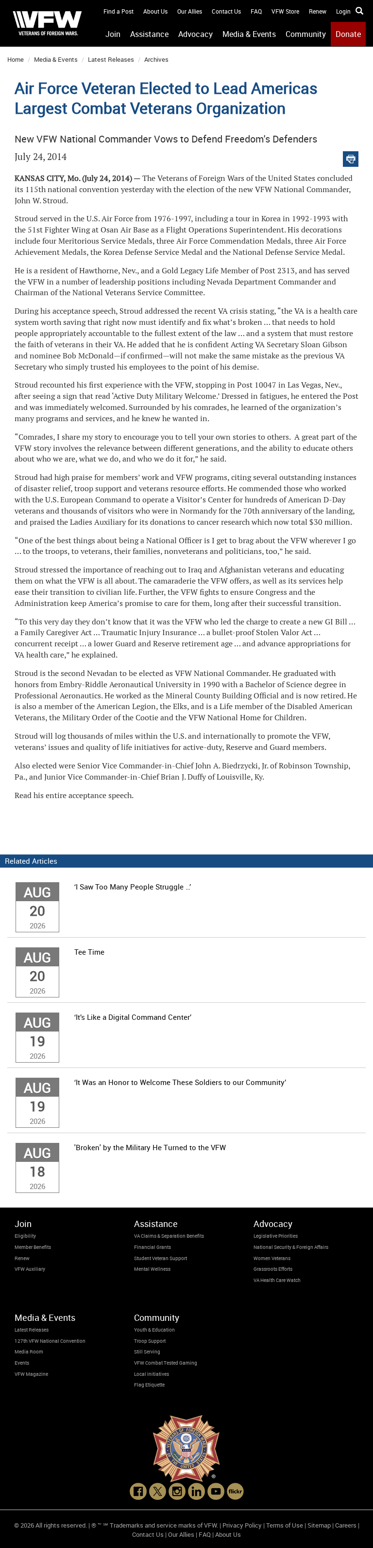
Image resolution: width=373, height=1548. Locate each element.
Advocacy (195, 34)
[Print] (350, 157)
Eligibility (25, 1235)
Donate (348, 34)
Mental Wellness (152, 1268)
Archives (156, 59)
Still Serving (147, 1351)
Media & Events (249, 34)
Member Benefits (33, 1247)
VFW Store (285, 11)
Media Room (29, 1351)
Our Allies (189, 11)
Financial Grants (152, 1247)
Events (22, 1362)
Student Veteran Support (160, 1258)
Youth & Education (154, 1329)
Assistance (149, 34)
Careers (345, 1525)
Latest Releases (111, 59)
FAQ (256, 11)
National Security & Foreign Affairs (291, 1247)
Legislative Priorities (276, 1235)
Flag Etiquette (149, 1384)
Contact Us (226, 11)
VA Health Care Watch (277, 1280)
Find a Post (118, 11)
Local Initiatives (151, 1373)
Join (112, 34)
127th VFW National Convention (50, 1340)
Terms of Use (284, 1525)
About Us (155, 11)
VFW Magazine (31, 1373)
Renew (317, 11)
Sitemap (319, 1525)
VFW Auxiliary (30, 1268)
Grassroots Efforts (273, 1268)
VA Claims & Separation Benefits (169, 1235)
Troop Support (150, 1340)
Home (15, 59)
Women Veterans (272, 1258)
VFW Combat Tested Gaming (165, 1362)
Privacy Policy (242, 1525)
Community (306, 34)
